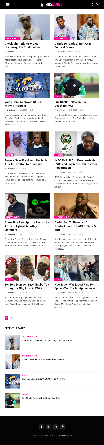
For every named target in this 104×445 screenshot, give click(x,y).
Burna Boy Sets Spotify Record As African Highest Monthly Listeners (27, 226)
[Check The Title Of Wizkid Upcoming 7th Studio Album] (27, 27)
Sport (58, 96)
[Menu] (7, 4)
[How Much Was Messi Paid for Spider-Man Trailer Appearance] (76, 268)
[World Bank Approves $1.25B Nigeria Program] (27, 85)
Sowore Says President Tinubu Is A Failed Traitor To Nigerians (26, 162)
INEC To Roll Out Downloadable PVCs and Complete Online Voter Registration (75, 164)
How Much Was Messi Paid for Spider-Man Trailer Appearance (74, 286)
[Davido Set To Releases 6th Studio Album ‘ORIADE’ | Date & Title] (76, 206)
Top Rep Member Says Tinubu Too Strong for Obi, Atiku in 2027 (27, 286)
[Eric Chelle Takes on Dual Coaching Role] (76, 85)
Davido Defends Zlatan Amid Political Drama (73, 45)
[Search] (96, 4)
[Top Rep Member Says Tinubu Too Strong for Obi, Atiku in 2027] (27, 268)
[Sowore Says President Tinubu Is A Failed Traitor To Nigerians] (27, 143)
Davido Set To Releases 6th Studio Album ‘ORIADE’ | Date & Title (75, 226)
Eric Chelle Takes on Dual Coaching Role (70, 103)
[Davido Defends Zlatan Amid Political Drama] (76, 27)
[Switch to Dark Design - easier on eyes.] (92, 4)
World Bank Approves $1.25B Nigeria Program (23, 103)
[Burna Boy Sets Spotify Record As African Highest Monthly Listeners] (27, 206)
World (9, 96)
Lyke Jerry (11, 52)
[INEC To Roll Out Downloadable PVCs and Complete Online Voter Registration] (76, 143)
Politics (9, 155)
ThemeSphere (67, 435)
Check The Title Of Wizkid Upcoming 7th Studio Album (23, 45)
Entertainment (12, 38)
